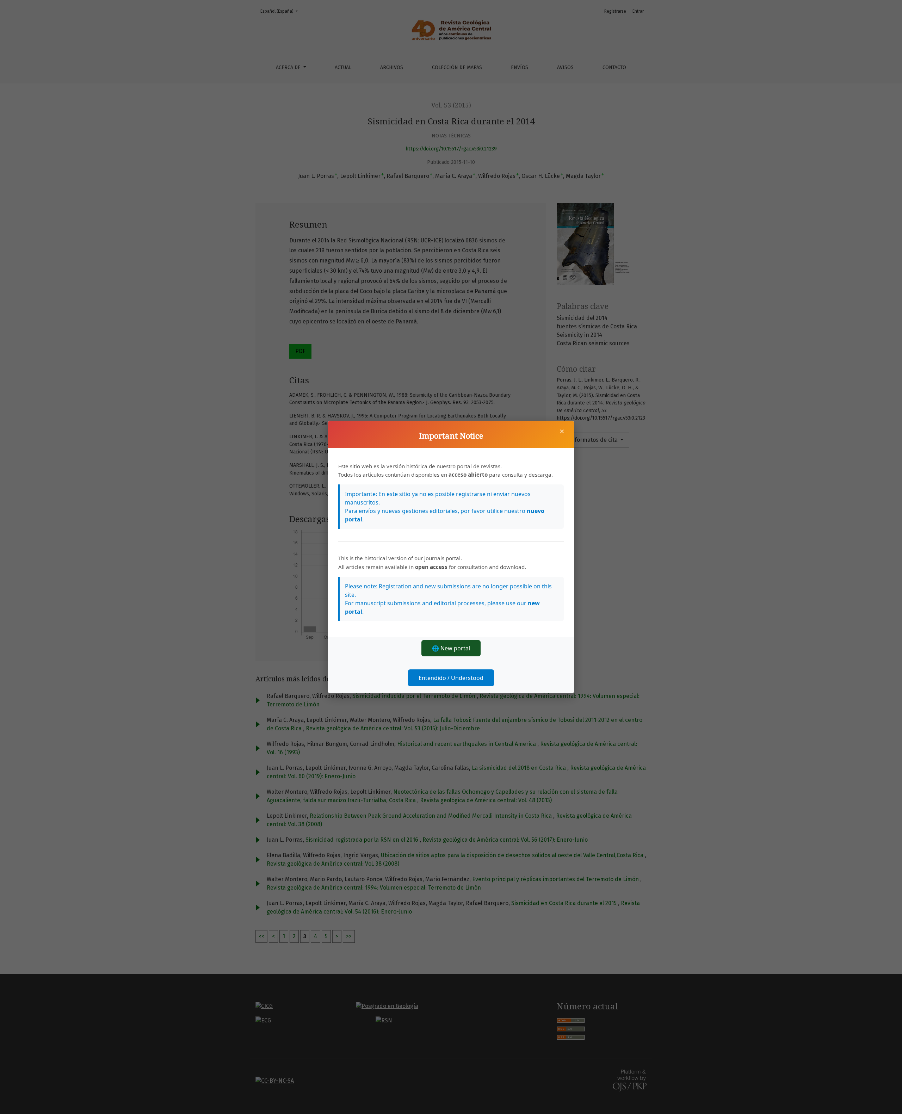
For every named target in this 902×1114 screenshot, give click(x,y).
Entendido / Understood (451, 678)
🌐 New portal (451, 648)
